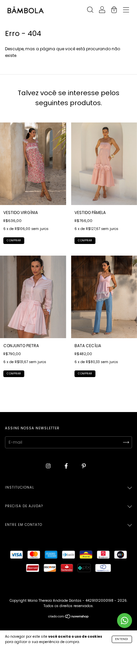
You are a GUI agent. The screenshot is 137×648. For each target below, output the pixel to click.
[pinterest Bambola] (84, 466)
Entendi (121, 639)
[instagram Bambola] (48, 466)
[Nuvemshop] (68, 617)
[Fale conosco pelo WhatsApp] (124, 620)
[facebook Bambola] (66, 466)
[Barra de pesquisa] (90, 10)
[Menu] (126, 10)
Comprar (14, 240)
